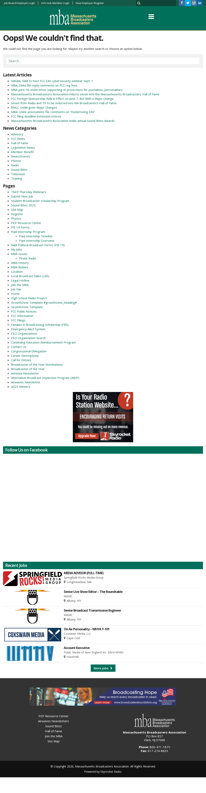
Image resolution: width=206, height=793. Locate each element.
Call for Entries (21, 360)
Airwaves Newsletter (25, 382)
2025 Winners (20, 387)
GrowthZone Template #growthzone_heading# (44, 302)
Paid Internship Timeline (36, 236)
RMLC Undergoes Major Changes (34, 107)
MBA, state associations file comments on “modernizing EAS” (53, 112)
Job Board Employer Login (19, 3)
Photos (16, 161)
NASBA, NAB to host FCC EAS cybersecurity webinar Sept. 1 (52, 81)
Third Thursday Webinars (28, 192)
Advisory (17, 134)
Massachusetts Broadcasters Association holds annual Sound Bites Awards (63, 121)
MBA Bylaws (19, 267)
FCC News (18, 139)
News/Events (20, 156)
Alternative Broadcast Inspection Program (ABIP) (45, 378)
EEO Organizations (24, 333)
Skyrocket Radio (110, 771)
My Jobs (16, 249)
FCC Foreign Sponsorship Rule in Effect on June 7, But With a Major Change (62, 99)
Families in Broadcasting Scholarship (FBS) (40, 325)
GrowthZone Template (27, 307)
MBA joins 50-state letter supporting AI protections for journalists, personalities (66, 90)
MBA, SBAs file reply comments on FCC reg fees (44, 85)
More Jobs (101, 668)
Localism (17, 271)
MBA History (20, 263)
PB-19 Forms (20, 227)
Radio (15, 165)
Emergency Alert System (28, 329)
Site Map (17, 210)
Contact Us (18, 347)
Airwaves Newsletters (53, 721)
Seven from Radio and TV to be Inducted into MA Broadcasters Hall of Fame (63, 103)
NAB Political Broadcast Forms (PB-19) (38, 245)
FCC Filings (18, 320)
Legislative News (23, 147)
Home (15, 294)
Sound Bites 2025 (23, 205)
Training (16, 178)
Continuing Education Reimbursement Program (43, 342)
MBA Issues (19, 254)
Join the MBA (20, 285)
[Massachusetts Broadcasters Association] (76, 17)
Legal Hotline (20, 280)
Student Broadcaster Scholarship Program (40, 201)
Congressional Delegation (28, 351)
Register (17, 214)
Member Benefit (22, 152)
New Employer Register (90, 3)
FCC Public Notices (24, 311)
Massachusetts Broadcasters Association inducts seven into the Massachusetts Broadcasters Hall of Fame (85, 94)
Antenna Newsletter (25, 373)
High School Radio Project (29, 298)
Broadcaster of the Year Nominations (37, 364)
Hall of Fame (19, 143)
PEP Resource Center (26, 223)
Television (18, 174)
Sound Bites (19, 170)
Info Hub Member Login (55, 3)
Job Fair (16, 289)
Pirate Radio (27, 258)
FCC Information (22, 316)
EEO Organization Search (28, 338)
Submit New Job (22, 196)
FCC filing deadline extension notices (36, 116)
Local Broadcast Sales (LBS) (30, 276)
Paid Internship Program (28, 232)
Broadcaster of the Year (28, 369)
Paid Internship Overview (36, 241)
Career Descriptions (25, 356)
